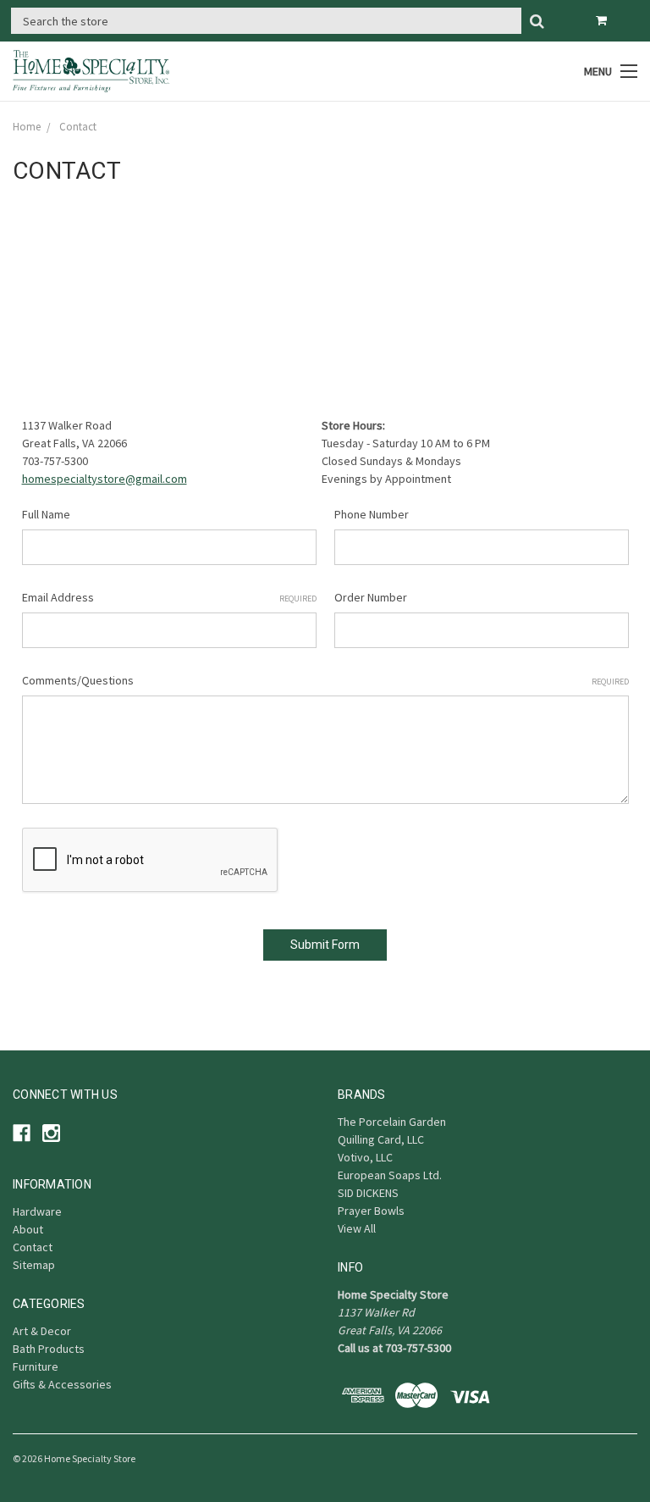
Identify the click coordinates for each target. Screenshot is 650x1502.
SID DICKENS (368, 1192)
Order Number (370, 597)
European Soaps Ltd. (390, 1175)
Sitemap (34, 1264)
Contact (32, 1247)
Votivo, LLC (365, 1157)
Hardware (37, 1211)
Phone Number (371, 514)
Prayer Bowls (371, 1210)
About (28, 1229)
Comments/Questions (325, 680)
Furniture (35, 1366)
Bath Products (49, 1348)
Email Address (169, 597)
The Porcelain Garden (392, 1121)
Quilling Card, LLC (381, 1139)
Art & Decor (42, 1330)
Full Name (46, 514)
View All (357, 1228)
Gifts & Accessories (62, 1384)
